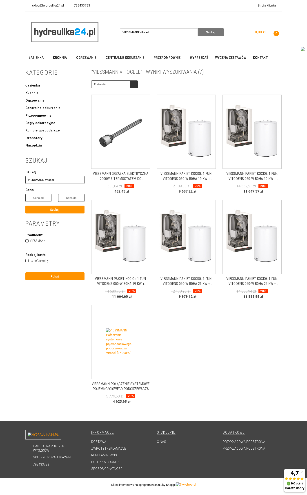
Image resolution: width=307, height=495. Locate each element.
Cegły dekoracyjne (40, 123)
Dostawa (98, 442)
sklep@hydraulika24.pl (52, 457)
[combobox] (114, 84)
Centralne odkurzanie (43, 108)
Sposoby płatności (107, 469)
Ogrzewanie (35, 100)
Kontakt (260, 57)
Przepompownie (38, 115)
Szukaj (55, 209)
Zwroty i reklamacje (108, 448)
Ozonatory (33, 138)
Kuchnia (32, 93)
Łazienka (33, 85)
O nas (161, 442)
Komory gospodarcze (42, 130)
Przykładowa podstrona (244, 442)
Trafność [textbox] (100, 84)
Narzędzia (33, 145)
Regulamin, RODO (104, 455)
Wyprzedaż (199, 57)
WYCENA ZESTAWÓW (230, 57)
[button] (102, 433)
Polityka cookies (105, 462)
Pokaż (55, 276)
